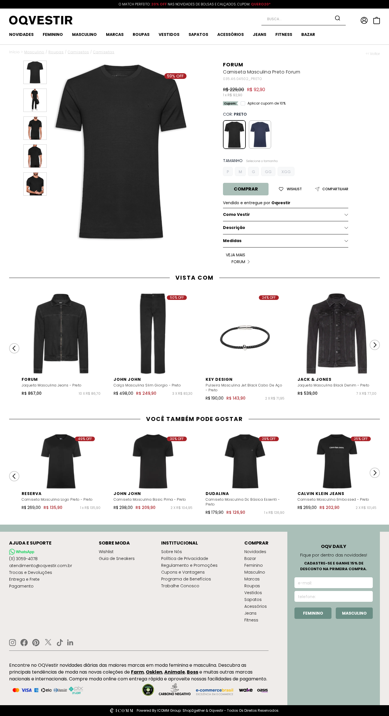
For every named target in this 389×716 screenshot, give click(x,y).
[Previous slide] (14, 348)
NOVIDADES (21, 34)
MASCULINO (84, 34)
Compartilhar (335, 189)
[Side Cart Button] (376, 20)
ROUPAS (141, 34)
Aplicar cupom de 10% (266, 103)
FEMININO (53, 34)
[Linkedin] (70, 642)
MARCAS (115, 34)
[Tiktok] (60, 642)
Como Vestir (236, 214)
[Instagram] (12, 642)
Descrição (234, 227)
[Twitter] (48, 642)
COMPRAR (246, 189)
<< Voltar (373, 54)
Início (14, 52)
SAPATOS (198, 34)
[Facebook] (24, 642)
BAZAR (308, 34)
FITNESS (283, 34)
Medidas (232, 241)
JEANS (259, 34)
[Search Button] (337, 18)
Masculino (34, 52)
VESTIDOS (169, 34)
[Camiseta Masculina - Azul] (260, 134)
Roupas (56, 52)
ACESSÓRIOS (230, 34)
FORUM (233, 64)
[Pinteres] (36, 642)
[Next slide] (375, 345)
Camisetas (78, 52)
